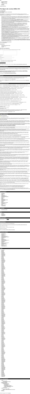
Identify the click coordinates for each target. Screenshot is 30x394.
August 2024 (2, 262)
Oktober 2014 (3, 328)
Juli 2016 (2, 317)
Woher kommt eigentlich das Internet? (4, 99)
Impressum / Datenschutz (4, 382)
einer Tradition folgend (20, 14)
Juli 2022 (2, 276)
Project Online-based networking (7, 381)
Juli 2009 (2, 362)
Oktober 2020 (3, 289)
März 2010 (2, 357)
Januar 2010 (2, 358)
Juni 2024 (2, 263)
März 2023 (2, 272)
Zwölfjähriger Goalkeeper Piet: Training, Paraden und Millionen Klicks (8, 92)
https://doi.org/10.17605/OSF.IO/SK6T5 (10, 127)
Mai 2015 (2, 325)
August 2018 (2, 302)
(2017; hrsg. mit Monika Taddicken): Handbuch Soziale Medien (7, 229)
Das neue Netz (3, 234)
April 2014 (2, 330)
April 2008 (2, 372)
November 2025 (3, 254)
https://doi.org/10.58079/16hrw (3, 119)
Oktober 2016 (3, 315)
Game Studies (3, 195)
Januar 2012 (2, 344)
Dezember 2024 (3, 260)
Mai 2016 (2, 318)
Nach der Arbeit (3, 200)
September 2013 (3, 333)
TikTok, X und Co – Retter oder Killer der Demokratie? (6, 98)
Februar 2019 (3, 298)
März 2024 (2, 265)
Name (1, 56)
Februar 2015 (3, 326)
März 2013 (2, 336)
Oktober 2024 (3, 261)
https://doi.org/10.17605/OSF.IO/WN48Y (22, 171)
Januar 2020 (2, 292)
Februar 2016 (3, 320)
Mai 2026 (2, 251)
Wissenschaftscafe (3, 205)
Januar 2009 (2, 366)
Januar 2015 (2, 327)
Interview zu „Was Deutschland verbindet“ (5, 87)
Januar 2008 (2, 374)
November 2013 (3, 332)
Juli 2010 (2, 354)
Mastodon (17, 68)
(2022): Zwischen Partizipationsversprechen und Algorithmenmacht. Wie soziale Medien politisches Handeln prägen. (13, 224)
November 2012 (3, 338)
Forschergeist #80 (10, 111)
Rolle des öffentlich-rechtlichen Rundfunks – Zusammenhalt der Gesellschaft (9, 97)
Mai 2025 (2, 257)
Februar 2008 (3, 373)
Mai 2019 (2, 296)
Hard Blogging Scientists (4, 209)
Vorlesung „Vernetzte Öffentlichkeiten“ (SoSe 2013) (9, 389)
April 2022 (2, 278)
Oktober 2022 (3, 275)
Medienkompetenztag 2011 (5, 26)
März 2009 (2, 365)
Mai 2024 (2, 264)
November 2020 (3, 288)
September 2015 (3, 323)
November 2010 (3, 352)
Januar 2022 (2, 280)
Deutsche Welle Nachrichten (15, 103)
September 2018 (3, 301)
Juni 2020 (2, 290)
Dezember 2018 (3, 299)
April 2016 (2, 319)
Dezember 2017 (3, 306)
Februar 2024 (3, 266)
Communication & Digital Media (22, 38)
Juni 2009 (2, 363)
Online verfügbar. (23, 137)
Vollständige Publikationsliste (3, 115)
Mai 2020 (2, 291)
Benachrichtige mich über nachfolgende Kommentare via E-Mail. (8, 60)
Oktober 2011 (3, 345)
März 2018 (2, 304)
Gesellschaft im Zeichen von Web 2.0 (7, 37)
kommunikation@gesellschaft (4, 196)
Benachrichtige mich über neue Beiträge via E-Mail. (7, 61)
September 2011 (3, 346)
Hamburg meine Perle (4, 236)
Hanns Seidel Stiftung (13, 20)
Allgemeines (2, 193)
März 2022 (2, 279)
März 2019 (2, 297)
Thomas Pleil (18, 21)
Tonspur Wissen (2, 108)
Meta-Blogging (3, 239)
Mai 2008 (2, 371)
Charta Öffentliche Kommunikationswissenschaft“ (10, 73)
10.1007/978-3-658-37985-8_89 (25, 180)
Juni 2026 (2, 250)
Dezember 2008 (3, 367)
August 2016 (2, 316)
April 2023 (2, 271)
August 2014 (2, 329)
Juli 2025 (2, 256)
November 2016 (3, 314)
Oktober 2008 (3, 368)
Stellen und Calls (3, 245)
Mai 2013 (2, 335)
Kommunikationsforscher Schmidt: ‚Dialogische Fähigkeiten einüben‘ (8, 88)
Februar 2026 (3, 252)
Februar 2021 (3, 286)
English (2, 194)
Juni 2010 (2, 355)
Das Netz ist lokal (19, 23)
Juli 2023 (2, 269)
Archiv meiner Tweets (2, 69)
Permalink (2, 46)
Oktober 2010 (3, 353)
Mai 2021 (2, 285)
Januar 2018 (2, 305)
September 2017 (3, 308)
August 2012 (2, 339)
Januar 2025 (2, 259)
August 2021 (2, 283)
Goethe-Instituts (6, 31)
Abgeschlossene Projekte (6, 383)
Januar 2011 (2, 351)
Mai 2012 (2, 341)
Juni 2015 (2, 324)
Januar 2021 (2, 287)
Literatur (2, 198)
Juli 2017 (2, 309)
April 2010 (2, 356)
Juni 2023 (2, 270)
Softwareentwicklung (3, 203)
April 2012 (2, 342)
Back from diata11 (5, 42)
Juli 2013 (2, 334)
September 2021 (3, 282)
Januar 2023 (2, 273)
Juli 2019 (2, 295)
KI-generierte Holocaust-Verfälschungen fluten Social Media (7, 93)
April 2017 (2, 311)
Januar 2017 (2, 313)
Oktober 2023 (3, 268)
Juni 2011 (2, 348)
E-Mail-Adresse (2, 57)
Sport (2, 204)
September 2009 (3, 361)
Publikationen (3, 243)
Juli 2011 (2, 347)
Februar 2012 (3, 343)
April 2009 (2, 364)
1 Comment (2, 12)
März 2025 (2, 258)
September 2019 (3, 294)
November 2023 (3, 267)
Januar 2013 (2, 337)
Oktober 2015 (3, 322)
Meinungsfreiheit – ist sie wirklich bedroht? (5, 94)
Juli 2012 (2, 340)
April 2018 (2, 303)
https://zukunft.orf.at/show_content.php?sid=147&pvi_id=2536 (10, 133)
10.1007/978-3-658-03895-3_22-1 (24, 178)
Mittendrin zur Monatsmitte (4, 199)
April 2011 (2, 349)
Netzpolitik (2, 241)
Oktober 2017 (3, 307)
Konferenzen (2, 237)
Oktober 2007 (3, 376)
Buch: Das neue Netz (6, 384)
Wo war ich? (2, 390)
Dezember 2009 (3, 359)
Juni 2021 (2, 284)
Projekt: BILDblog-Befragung (7, 385)
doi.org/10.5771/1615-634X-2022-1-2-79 (19, 186)
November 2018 (3, 300)
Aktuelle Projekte (5, 387)
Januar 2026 (2, 253)
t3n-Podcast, (1, 106)
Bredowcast (16, 104)
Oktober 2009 (3, 360)
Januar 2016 (2, 321)
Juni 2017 (2, 310)
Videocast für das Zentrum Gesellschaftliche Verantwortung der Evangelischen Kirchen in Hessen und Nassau (13, 110)
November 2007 (3, 375)
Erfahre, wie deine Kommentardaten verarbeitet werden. (20, 64)
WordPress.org (3, 215)
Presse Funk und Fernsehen (4, 202)
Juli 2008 (2, 370)
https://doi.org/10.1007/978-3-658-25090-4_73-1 (9, 189)
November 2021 (3, 281)
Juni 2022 (2, 277)
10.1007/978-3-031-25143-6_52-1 (17, 135)
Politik (2, 201)
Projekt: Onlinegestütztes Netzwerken (8, 386)
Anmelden (2, 213)
